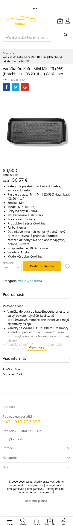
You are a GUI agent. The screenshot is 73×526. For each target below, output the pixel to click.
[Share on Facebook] (6, 87)
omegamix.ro (27, 492)
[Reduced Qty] (6, 267)
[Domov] (36, 519)
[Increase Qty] (18, 267)
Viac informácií (15, 358)
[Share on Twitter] (15, 87)
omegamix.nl (55, 488)
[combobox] (27, 35)
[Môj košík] (60, 21)
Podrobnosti (13, 294)
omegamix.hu (35, 488)
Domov (7, 53)
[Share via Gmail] (25, 87)
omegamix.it (46, 492)
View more (36, 347)
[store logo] (20, 20)
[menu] (9, 520)
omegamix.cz (35, 485)
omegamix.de (15, 488)
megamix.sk (16, 485)
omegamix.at (54, 485)
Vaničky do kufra (30, 281)
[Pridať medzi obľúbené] (67, 266)
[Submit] (65, 35)
